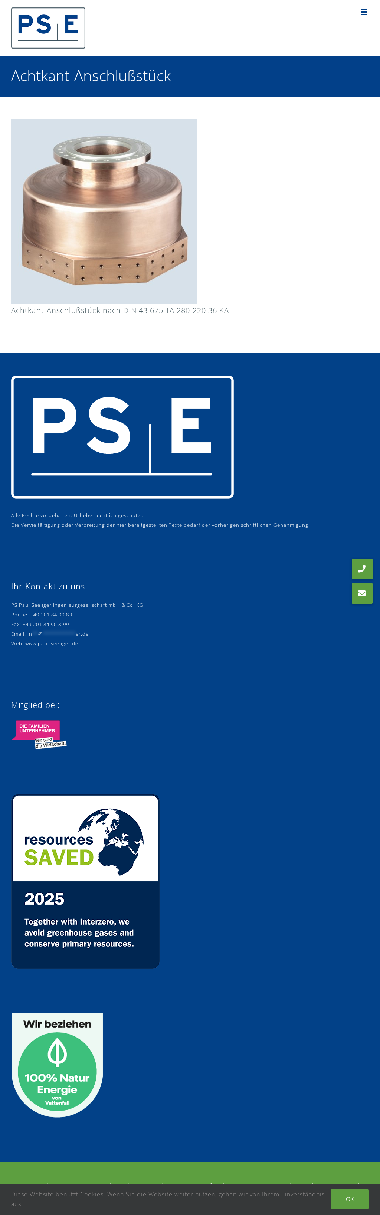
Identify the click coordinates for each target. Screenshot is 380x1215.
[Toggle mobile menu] (365, 12)
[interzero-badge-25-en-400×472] (85, 797)
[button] (362, 593)
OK (350, 1199)
